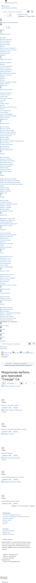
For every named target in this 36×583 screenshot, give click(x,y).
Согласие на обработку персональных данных (16, 516)
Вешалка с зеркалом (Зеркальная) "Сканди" (14, 429)
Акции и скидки (7, 520)
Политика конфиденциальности (12, 515)
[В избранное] (2, 400)
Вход (16, 3)
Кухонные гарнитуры (9, 530)
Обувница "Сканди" (6, 453)
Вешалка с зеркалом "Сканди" (10, 405)
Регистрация (11, 3)
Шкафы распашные (8, 534)
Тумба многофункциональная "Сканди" (12, 477)
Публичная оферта (8, 518)
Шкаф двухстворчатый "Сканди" (10, 501)
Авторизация (3, 348)
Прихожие (9, 363)
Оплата (5, 523)
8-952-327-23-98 (23, 14)
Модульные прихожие (20, 363)
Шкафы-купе (6, 532)
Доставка (5, 522)
